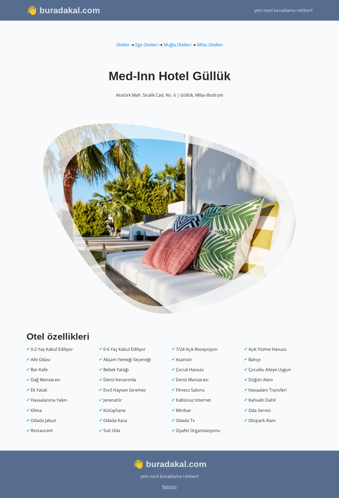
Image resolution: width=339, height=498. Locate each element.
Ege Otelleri (146, 45)
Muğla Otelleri (177, 45)
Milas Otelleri (210, 45)
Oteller (123, 45)
